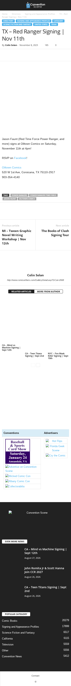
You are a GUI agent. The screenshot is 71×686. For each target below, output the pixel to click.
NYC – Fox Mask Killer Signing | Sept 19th (58, 356)
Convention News (12, 656)
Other (5, 650)
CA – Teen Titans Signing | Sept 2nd (34, 354)
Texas (54, 24)
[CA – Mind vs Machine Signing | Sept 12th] (12, 320)
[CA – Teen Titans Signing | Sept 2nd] (35, 324)
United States (41, 24)
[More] (42, 55)
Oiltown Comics (11, 167)
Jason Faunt (10, 199)
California (7, 638)
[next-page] (38, 365)
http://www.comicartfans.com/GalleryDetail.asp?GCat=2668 (35, 280)
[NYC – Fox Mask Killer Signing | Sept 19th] (58, 324)
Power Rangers (19, 195)
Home (4, 13)
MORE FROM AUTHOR (48, 291)
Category (58, 21)
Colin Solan (11, 45)
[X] (15, 55)
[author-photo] (35, 261)
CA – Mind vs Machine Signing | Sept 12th (11, 347)
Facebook (20, 158)
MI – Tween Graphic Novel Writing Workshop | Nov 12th (16, 237)
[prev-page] (33, 365)
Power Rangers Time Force (43, 195)
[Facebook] (6, 55)
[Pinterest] (24, 55)
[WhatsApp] (33, 55)
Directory (16, 13)
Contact (35, 675)
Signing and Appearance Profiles (40, 13)
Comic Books (9, 620)
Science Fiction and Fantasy (17, 24)
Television (7, 644)
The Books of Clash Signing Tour (55, 233)
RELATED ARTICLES (21, 291)
